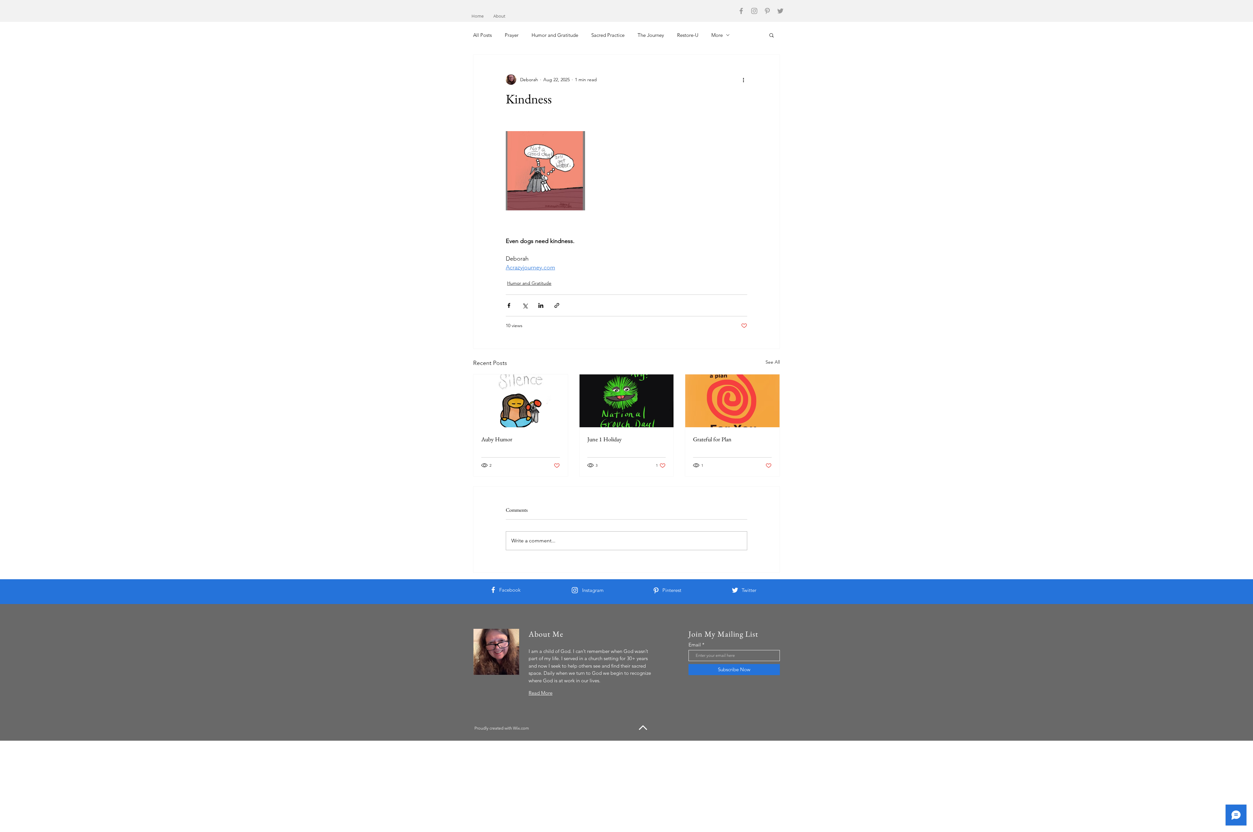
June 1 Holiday (604, 439)
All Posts (482, 35)
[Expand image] (545, 170)
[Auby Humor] (520, 400)
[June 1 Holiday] (627, 400)
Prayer (511, 35)
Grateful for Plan (712, 439)
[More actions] (743, 79)
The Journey (651, 35)
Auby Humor (496, 439)
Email (694, 644)
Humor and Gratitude (555, 35)
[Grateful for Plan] (732, 400)
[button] (771, 35)
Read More (540, 693)
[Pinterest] (767, 11)
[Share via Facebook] (509, 305)
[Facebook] (741, 11)
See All (773, 362)
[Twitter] (780, 11)
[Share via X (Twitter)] (525, 305)
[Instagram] (754, 11)
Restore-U (687, 35)
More (717, 35)
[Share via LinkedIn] (541, 305)
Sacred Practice (608, 35)
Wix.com (521, 728)
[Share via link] (557, 305)
